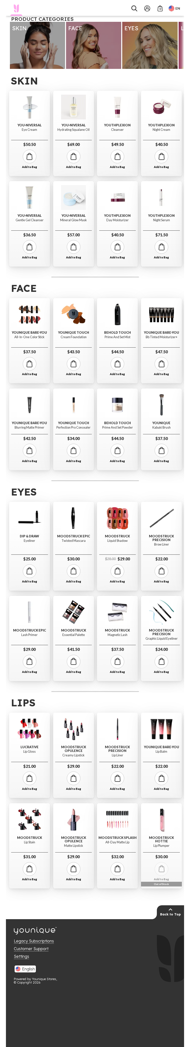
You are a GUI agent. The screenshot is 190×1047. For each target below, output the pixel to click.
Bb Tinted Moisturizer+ (161, 337)
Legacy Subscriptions (34, 940)
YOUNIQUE (161, 423)
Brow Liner (161, 544)
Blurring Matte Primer (29, 427)
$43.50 (73, 351)
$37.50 (29, 351)
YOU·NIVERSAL (30, 125)
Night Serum (161, 220)
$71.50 (161, 234)
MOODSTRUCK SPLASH (117, 838)
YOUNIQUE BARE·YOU (29, 332)
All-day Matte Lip (117, 842)
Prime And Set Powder (117, 427)
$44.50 (117, 351)
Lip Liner (117, 755)
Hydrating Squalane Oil (73, 130)
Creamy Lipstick (73, 755)
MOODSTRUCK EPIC (29, 630)
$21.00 (29, 766)
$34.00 (73, 438)
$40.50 (117, 234)
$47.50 (161, 351)
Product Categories (42, 19)
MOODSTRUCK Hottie (161, 839)
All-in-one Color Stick (29, 337)
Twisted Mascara (74, 541)
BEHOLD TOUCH (117, 332)
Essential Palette (73, 635)
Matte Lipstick (73, 846)
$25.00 (29, 558)
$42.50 (29, 438)
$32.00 (117, 856)
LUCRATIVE (30, 747)
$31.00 (29, 856)
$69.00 (73, 144)
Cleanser (117, 130)
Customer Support (31, 948)
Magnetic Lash (117, 635)
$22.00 (161, 558)
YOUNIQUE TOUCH (73, 332)
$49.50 (117, 144)
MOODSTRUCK (73, 630)
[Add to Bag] (29, 156)
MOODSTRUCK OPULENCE (73, 748)
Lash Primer (29, 635)
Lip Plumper (161, 846)
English (28, 968)
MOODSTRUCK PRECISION (161, 538)
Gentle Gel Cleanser (30, 220)
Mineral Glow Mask (73, 220)
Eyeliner (29, 541)
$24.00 (161, 649)
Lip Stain (29, 842)
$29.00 (29, 649)
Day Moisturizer (117, 220)
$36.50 (29, 234)
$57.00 (73, 234)
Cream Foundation (74, 337)
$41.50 (73, 649)
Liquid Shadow (117, 541)
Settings (21, 956)
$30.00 (73, 558)
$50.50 (29, 144)
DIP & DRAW (29, 536)
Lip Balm (161, 751)
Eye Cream (29, 130)
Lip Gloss (29, 751)
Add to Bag (29, 166)
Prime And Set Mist (117, 337)
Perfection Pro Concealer (73, 427)
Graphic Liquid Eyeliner (161, 638)
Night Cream (161, 130)
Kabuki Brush (161, 427)
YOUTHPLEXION (117, 125)
